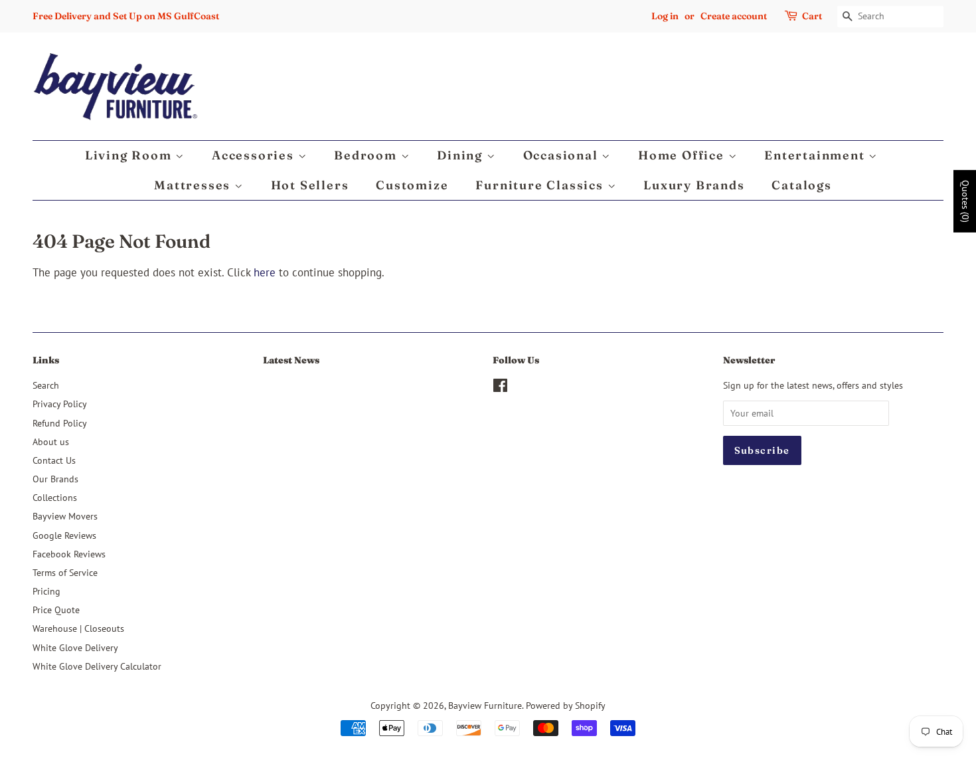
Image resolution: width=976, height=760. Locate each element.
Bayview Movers (65, 516)
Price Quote (56, 609)
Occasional (562, 155)
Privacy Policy (60, 403)
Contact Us (54, 460)
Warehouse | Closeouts (78, 628)
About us (51, 441)
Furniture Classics (541, 185)
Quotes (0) (965, 201)
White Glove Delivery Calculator (97, 666)
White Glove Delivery (75, 647)
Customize (412, 185)
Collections (55, 497)
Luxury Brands (693, 185)
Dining (462, 155)
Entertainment (816, 155)
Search (46, 385)
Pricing (46, 591)
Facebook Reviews (69, 553)
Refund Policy (60, 423)
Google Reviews (64, 535)
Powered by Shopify (566, 705)
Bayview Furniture (485, 705)
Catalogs (801, 185)
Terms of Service (65, 572)
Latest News (291, 360)
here (265, 272)
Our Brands (55, 478)
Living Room (130, 155)
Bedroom (367, 155)
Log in (665, 16)
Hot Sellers (310, 185)
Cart (812, 16)
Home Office (683, 155)
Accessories (255, 155)
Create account (733, 16)
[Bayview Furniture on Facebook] (500, 387)
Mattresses (194, 185)
